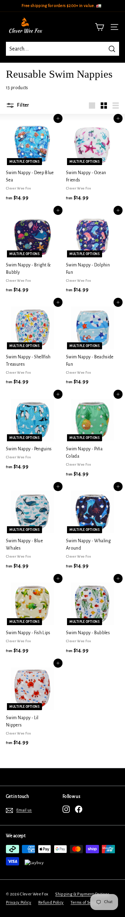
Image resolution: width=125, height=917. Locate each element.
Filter (22, 105)
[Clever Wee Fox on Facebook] (78, 809)
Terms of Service (85, 902)
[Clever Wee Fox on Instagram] (66, 809)
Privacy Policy (18, 902)
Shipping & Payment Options (82, 894)
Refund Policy (51, 902)
